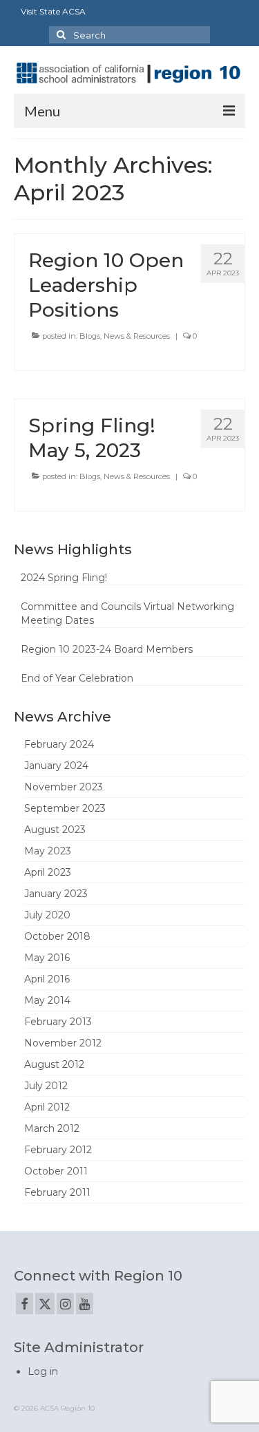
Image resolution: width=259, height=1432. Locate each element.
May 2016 (47, 957)
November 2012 (63, 1043)
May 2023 (47, 851)
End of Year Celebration (77, 678)
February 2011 (57, 1192)
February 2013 (58, 1021)
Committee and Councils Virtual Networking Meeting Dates (127, 613)
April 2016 (47, 979)
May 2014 (47, 1000)
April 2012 (47, 1107)
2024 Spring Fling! (64, 577)
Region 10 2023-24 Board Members (107, 649)
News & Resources (137, 336)
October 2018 (57, 936)
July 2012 (46, 1086)
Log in (43, 1371)
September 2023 (65, 808)
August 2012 (54, 1064)
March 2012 (51, 1128)
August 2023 (55, 829)
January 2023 (56, 893)
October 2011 (56, 1171)
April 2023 (47, 872)
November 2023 (63, 787)
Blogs (89, 336)
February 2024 (59, 744)
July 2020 (47, 915)
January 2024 (56, 765)
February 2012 (58, 1150)
